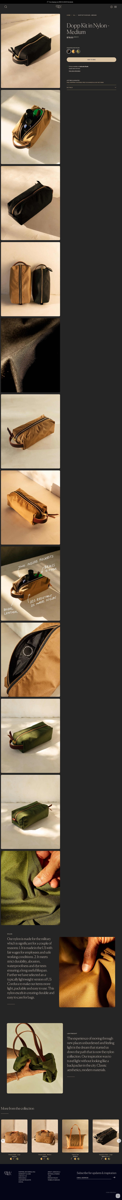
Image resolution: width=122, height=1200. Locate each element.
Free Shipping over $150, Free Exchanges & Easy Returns (85, 82)
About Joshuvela (54, 1172)
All (74, 15)
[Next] (119, 1141)
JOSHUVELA (113, 1192)
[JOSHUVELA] (58, 7)
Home (68, 15)
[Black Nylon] (30, 51)
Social (21, 1182)
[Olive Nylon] (30, 736)
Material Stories (54, 1174)
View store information (74, 71)
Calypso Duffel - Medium (44, 1154)
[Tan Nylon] (30, 127)
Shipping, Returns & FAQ (27, 1172)
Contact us (23, 1176)
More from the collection (17, 1108)
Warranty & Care (25, 1174)
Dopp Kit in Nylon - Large (105, 1154)
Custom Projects (25, 1180)
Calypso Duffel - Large (14, 1154)
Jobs (49, 1176)
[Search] (5, 7)
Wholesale (22, 1178)
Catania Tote (75, 1154)
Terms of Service (54, 1180)
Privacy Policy (53, 1178)
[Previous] (3, 1141)
